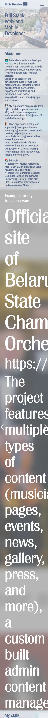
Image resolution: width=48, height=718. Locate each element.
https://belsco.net (24, 363)
